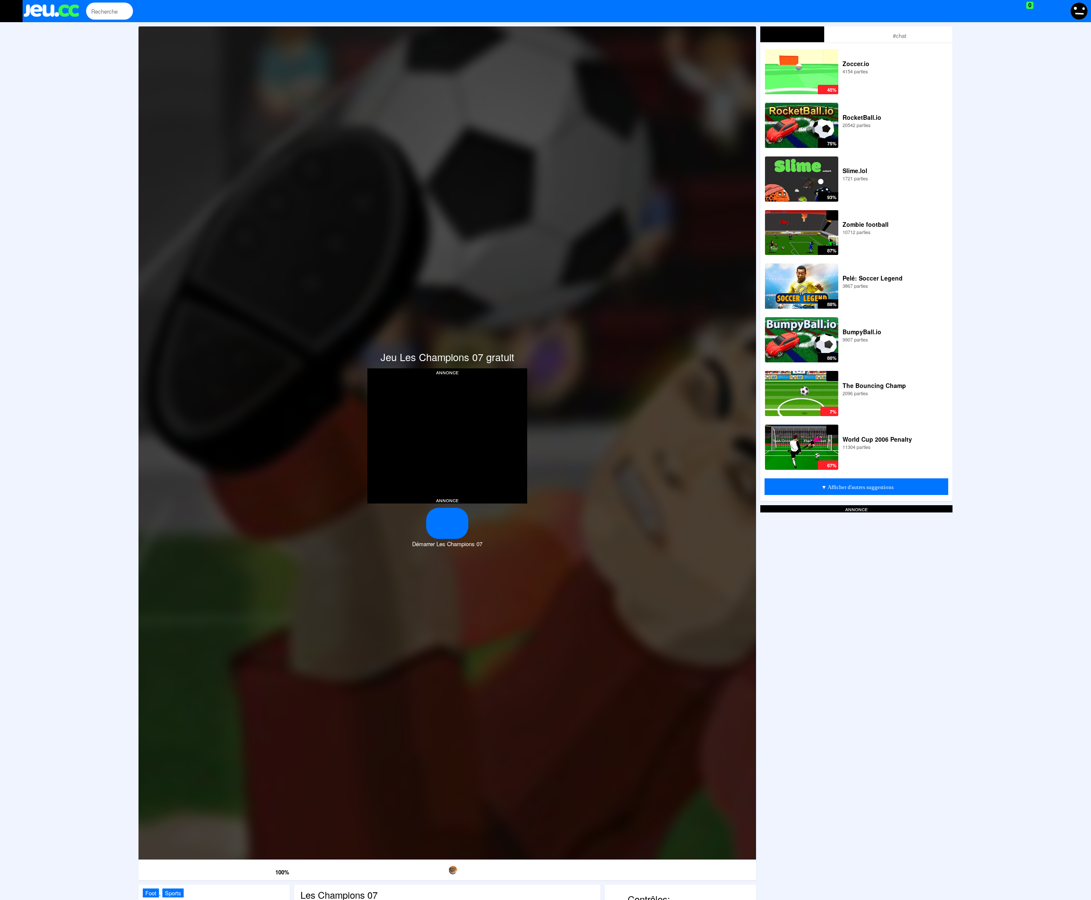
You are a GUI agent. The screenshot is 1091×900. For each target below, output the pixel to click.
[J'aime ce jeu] (268, 869)
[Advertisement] (447, 435)
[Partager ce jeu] (535, 868)
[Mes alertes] (1058, 11)
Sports (173, 893)
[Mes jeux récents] (991, 11)
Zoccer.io (856, 63)
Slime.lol (855, 170)
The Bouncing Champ (874, 385)
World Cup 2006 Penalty (877, 439)
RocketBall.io (862, 117)
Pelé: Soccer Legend (873, 278)
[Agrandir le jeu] (624, 868)
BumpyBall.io (862, 331)
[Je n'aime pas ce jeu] (256, 870)
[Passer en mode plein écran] (712, 868)
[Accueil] (55, 11)
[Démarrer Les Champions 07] (447, 523)
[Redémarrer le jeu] (183, 868)
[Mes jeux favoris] (1008, 11)
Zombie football (866, 224)
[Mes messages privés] (1042, 11)
